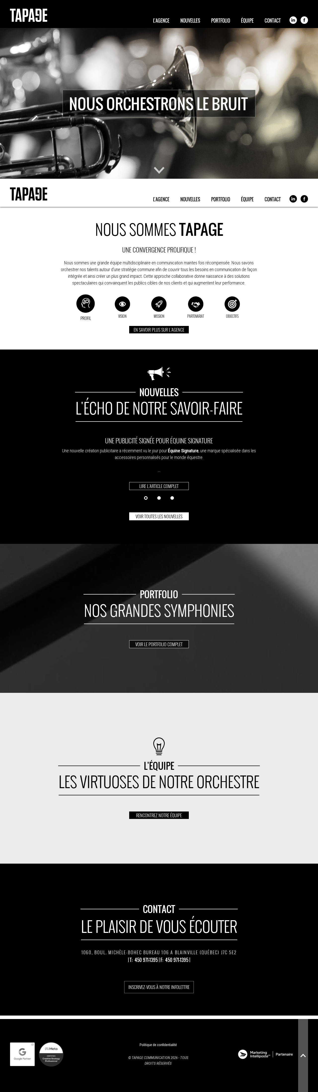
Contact (273, 21)
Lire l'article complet (159, 486)
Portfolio (220, 21)
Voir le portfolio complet (159, 644)
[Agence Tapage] (28, 15)
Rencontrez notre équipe (159, 815)
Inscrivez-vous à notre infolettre (159, 987)
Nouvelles (190, 21)
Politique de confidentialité (158, 1045)
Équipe (247, 21)
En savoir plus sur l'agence (159, 329)
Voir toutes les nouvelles (159, 516)
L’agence (161, 21)
